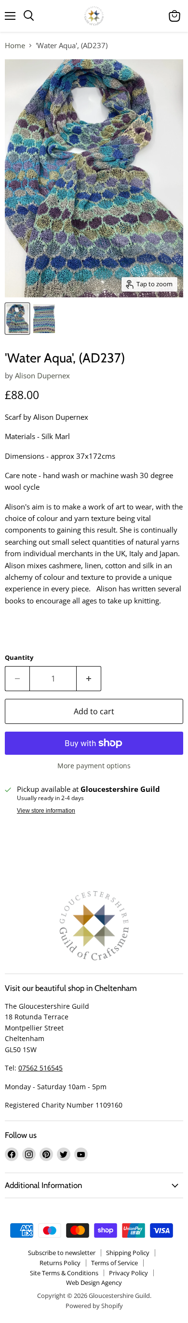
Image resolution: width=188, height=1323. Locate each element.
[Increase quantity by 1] (89, 678)
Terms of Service (114, 1262)
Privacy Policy (128, 1273)
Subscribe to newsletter (61, 1252)
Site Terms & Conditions (64, 1273)
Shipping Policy (127, 1252)
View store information (46, 810)
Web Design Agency (94, 1282)
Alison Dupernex (42, 375)
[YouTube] (81, 1154)
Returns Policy (60, 1262)
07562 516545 (40, 1067)
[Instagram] (29, 1154)
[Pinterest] (46, 1154)
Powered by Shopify (94, 1305)
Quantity (19, 657)
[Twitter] (63, 1154)
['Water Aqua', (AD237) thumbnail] (17, 318)
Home (15, 45)
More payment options (94, 766)
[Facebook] (11, 1154)
